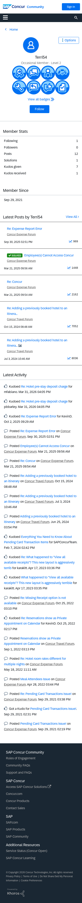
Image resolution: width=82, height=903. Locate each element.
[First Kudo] (48, 87)
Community (35, 7)
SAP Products (15, 829)
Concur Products (17, 801)
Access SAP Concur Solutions (27, 787)
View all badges (39, 99)
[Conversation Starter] (33, 73)
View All (71, 216)
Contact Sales (15, 808)
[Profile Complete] (62, 73)
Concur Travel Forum (20, 319)
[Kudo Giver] (19, 73)
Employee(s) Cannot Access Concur (49, 255)
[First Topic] (62, 87)
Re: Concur (14, 281)
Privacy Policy (13, 876)
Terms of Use (30, 876)
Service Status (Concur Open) (26, 851)
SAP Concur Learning (20, 858)
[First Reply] (33, 87)
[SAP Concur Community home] (14, 6)
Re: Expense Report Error (24, 228)
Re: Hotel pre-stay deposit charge (44, 386)
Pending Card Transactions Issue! (53, 708)
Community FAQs (18, 765)
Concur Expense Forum (21, 234)
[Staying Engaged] (48, 73)
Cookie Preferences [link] (31, 880)
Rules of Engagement (20, 758)
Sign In (71, 6)
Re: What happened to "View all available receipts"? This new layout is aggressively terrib (39, 562)
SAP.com (12, 822)
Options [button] (70, 40)
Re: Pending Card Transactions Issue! (45, 693)
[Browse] (7, 17)
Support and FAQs (19, 772)
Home (14, 29)
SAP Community (17, 836)
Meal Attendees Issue (35, 679)
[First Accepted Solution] (19, 87)
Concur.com (14, 793)
